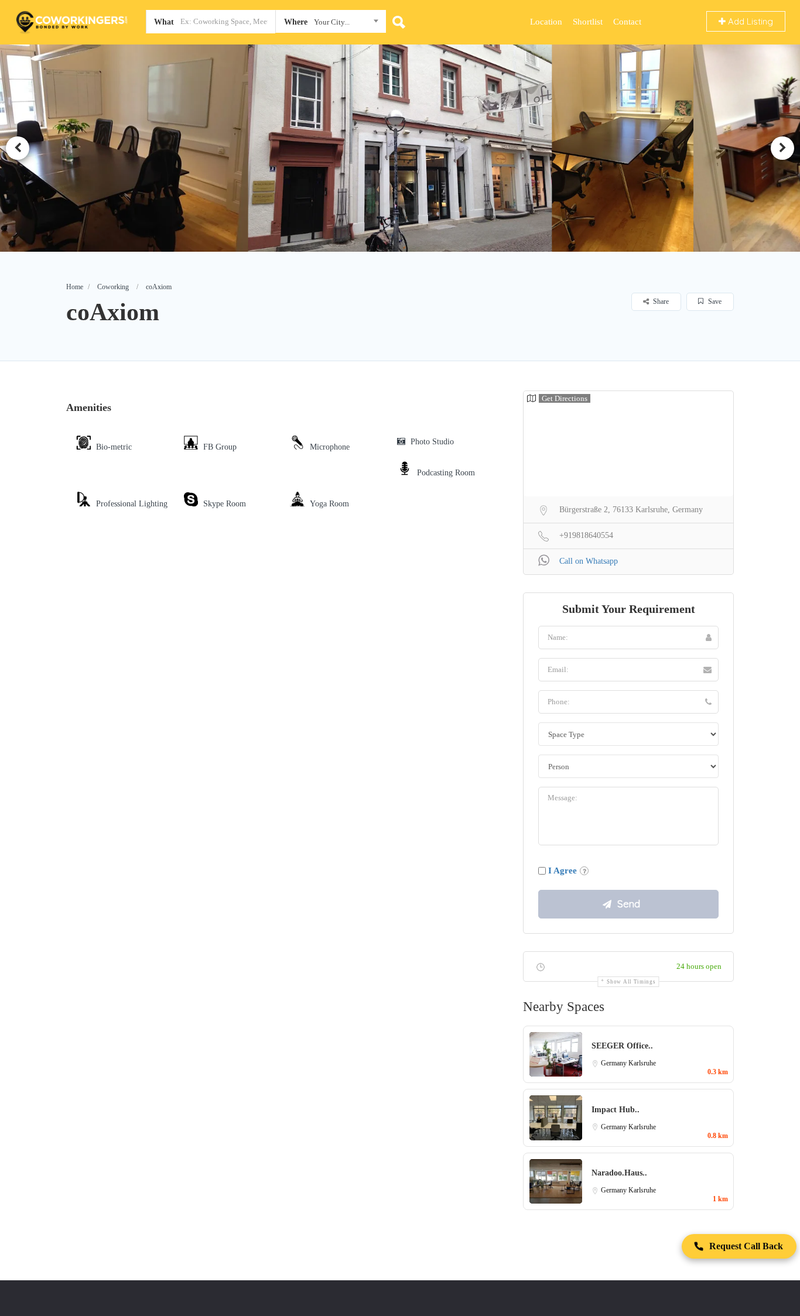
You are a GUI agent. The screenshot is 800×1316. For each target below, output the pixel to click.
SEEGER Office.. (622, 1045)
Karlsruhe (642, 1063)
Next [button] (782, 148)
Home (74, 287)
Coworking (113, 287)
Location (546, 21)
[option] (400, 148)
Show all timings (631, 982)
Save (714, 301)
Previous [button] (17, 148)
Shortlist (588, 21)
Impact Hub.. (616, 1109)
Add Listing (749, 21)
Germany (614, 1063)
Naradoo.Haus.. (619, 1172)
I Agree (562, 870)
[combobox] (330, 24)
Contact (627, 21)
